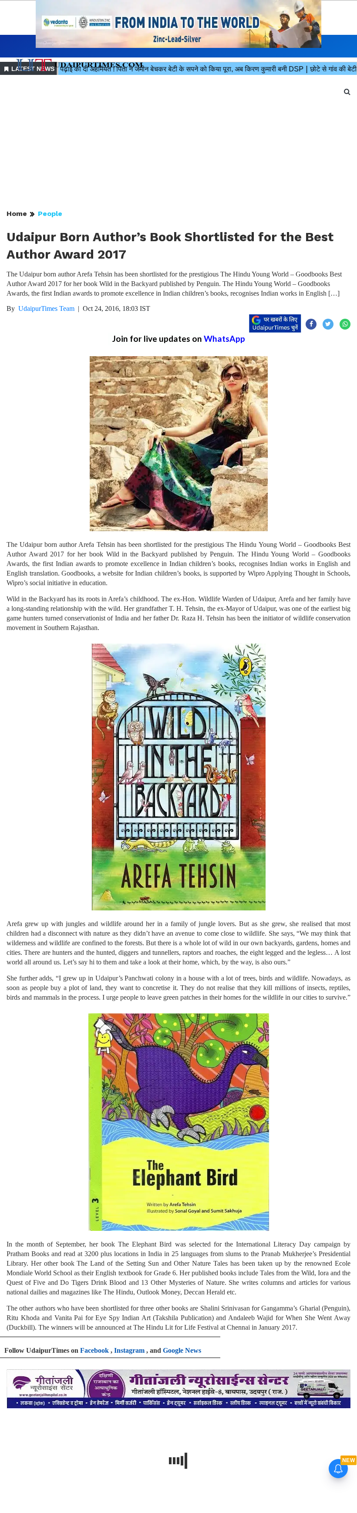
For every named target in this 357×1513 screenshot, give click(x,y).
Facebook (94, 1350)
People (50, 213)
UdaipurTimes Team (46, 308)
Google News (182, 1350)
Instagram (129, 1350)
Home (17, 213)
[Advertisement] (178, 143)
